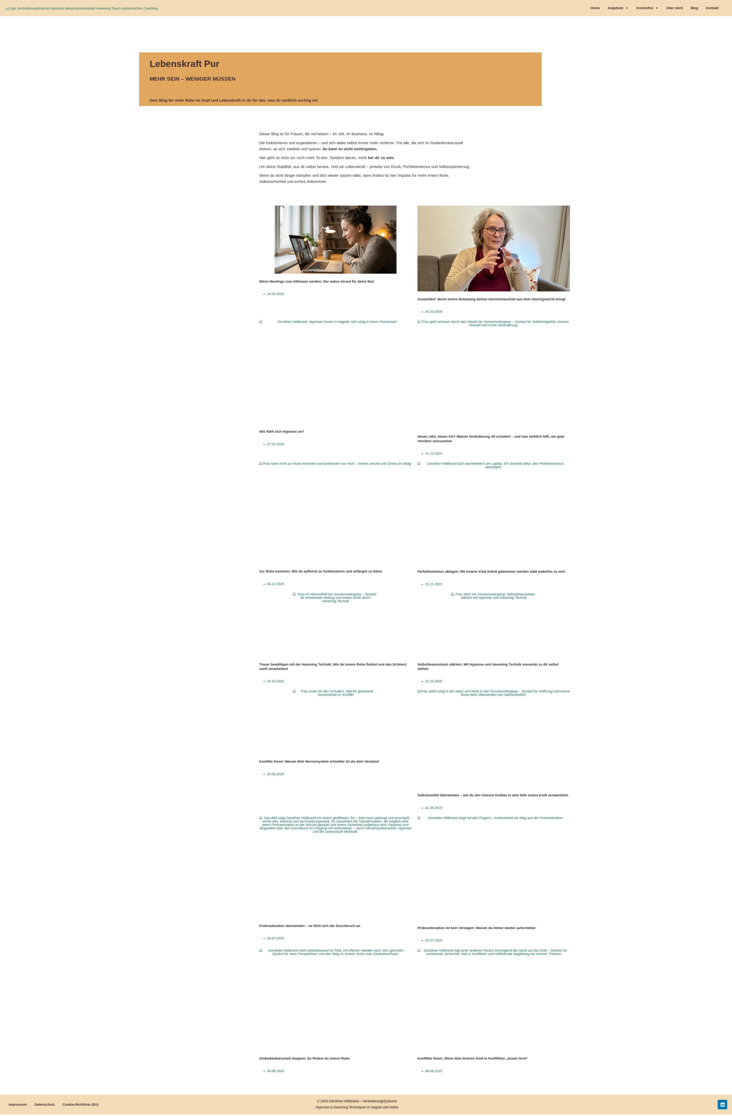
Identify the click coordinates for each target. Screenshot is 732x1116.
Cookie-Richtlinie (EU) (81, 1104)
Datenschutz (45, 1104)
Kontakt (712, 8)
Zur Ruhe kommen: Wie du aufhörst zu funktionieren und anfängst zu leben (320, 571)
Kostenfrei (644, 8)
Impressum (18, 1104)
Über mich (674, 8)
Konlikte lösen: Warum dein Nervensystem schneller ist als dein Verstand (319, 761)
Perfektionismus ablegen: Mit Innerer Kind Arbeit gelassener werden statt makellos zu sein (491, 571)
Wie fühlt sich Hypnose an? (281, 431)
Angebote (615, 8)
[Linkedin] (722, 1104)
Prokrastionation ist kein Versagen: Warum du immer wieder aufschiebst (476, 928)
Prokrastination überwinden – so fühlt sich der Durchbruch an (309, 926)
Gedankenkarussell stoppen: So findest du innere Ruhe (304, 1058)
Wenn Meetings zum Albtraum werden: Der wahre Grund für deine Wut (316, 281)
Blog (694, 8)
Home (595, 8)
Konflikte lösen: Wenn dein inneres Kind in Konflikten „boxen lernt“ (472, 1058)
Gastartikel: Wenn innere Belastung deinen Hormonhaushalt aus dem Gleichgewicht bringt (491, 299)
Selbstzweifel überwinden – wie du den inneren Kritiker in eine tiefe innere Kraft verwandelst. (493, 795)
